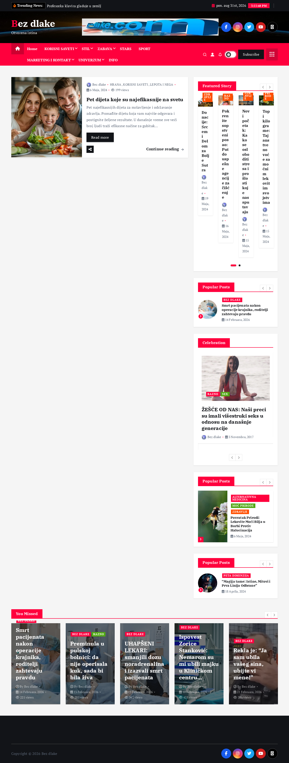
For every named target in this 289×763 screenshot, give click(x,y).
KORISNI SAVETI (59, 48)
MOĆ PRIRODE (268, 94)
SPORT (145, 48)
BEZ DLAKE (232, 299)
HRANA (115, 84)
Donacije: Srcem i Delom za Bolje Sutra (205, 141)
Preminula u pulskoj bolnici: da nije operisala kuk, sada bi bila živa (246, 309)
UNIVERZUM (90, 59)
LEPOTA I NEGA (161, 84)
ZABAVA (105, 48)
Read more (100, 137)
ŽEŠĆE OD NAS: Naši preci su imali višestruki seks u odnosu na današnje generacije (234, 418)
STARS (126, 48)
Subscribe (251, 54)
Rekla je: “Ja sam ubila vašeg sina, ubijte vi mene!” (195, 662)
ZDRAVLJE (207, 97)
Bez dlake (99, 84)
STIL (86, 48)
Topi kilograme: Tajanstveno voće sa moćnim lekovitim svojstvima (266, 157)
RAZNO (227, 97)
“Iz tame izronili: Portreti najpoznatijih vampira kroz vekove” (245, 579)
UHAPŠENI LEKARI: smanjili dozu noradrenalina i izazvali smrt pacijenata (90, 658)
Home (32, 48)
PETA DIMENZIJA (236, 569)
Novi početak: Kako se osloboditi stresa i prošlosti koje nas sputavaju (246, 161)
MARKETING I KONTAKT (49, 59)
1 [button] (233, 265)
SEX (225, 394)
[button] (263, 87)
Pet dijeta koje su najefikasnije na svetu (134, 99)
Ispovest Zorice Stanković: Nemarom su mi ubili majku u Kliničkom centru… (144, 655)
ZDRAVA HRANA (244, 509)
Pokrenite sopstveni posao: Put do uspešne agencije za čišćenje (226, 154)
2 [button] (239, 265)
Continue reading (163, 149)
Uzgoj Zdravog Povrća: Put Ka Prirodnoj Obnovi (250, 519)
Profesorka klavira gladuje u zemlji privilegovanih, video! (251, 658)
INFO (113, 59)
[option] (205, 155)
